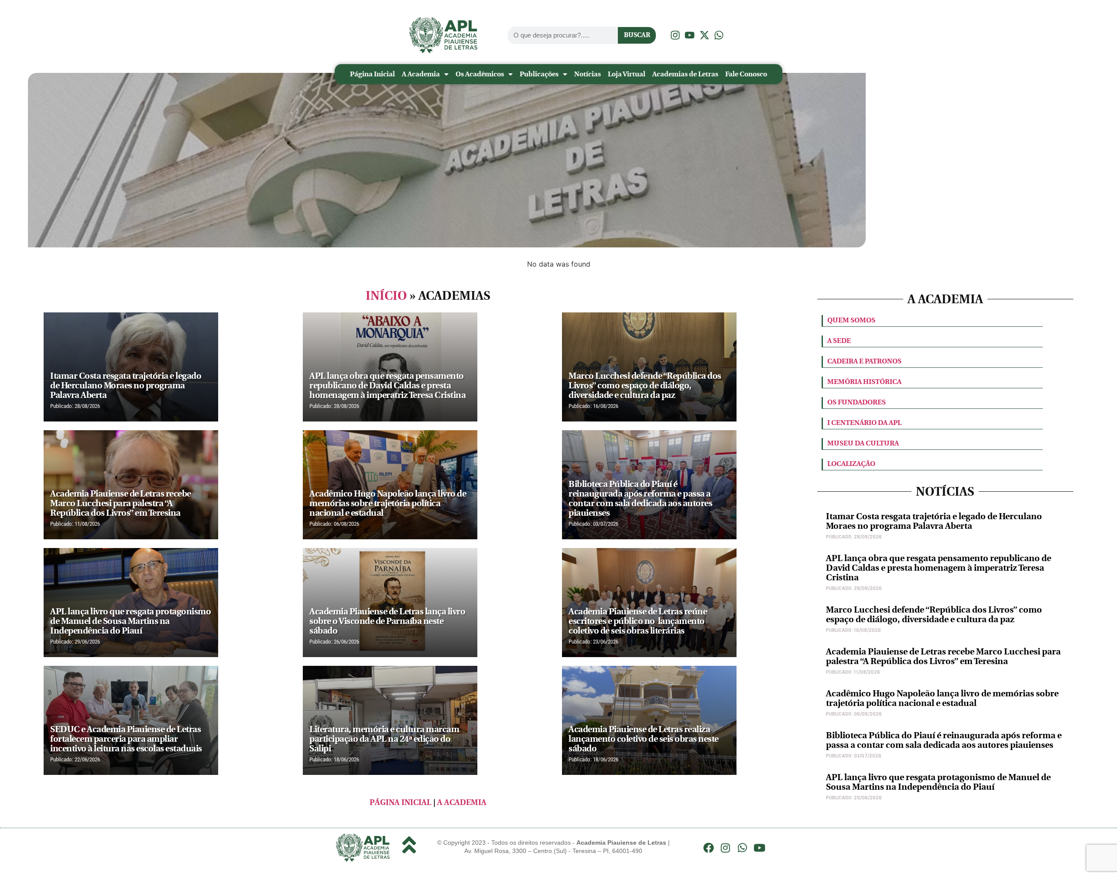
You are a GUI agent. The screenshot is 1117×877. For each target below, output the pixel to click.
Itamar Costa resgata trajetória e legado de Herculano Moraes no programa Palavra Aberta (934, 521)
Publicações (539, 74)
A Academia (421, 74)
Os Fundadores (856, 402)
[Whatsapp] (742, 847)
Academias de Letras (685, 74)
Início (386, 295)
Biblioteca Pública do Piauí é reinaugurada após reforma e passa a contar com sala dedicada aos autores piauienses (944, 740)
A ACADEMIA (462, 802)
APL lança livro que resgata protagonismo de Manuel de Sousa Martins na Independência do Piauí (938, 782)
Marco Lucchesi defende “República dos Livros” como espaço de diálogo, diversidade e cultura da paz (934, 614)
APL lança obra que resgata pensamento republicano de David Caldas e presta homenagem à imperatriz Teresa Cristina (938, 567)
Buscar (637, 35)
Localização (851, 463)
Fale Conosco (746, 74)
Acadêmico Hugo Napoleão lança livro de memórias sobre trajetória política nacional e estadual (942, 698)
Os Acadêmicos (480, 74)
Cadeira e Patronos (864, 361)
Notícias (587, 74)
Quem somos (851, 320)
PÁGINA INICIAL (401, 802)
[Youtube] (759, 847)
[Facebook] (708, 847)
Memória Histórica (864, 381)
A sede (839, 340)
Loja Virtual (626, 74)
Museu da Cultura (863, 443)
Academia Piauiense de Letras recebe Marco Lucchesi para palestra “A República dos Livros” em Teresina (943, 656)
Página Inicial (372, 74)
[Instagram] (725, 847)
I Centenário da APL (864, 422)
